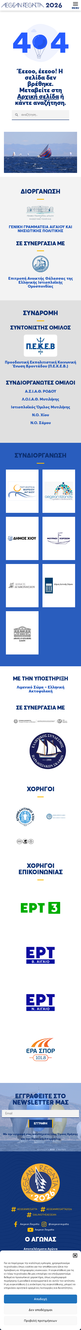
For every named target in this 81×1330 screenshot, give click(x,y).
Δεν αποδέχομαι (40, 1310)
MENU (75, 8)
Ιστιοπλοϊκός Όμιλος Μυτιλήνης (40, 407)
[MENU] (75, 4)
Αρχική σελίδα (38, 97)
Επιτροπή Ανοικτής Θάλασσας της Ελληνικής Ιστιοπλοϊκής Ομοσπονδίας (40, 283)
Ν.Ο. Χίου (40, 415)
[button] (75, 1255)
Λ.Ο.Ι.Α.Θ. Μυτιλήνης (40, 399)
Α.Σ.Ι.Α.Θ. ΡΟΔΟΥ (40, 392)
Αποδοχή (40, 1299)
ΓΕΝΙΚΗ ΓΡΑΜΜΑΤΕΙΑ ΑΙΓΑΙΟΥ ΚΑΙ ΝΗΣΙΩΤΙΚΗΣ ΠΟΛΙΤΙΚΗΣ (40, 229)
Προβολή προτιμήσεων (40, 1321)
